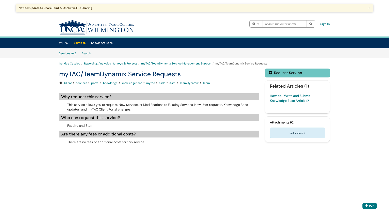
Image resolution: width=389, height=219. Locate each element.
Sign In (325, 24)
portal (95, 83)
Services (79, 43)
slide (162, 83)
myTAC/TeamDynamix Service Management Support (176, 63)
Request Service (287, 72)
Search (88, 53)
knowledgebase (132, 83)
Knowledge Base (102, 43)
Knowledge (110, 83)
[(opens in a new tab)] (96, 27)
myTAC (63, 43)
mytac (150, 83)
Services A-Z (67, 53)
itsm (172, 83)
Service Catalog (69, 63)
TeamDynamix (189, 83)
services (81, 83)
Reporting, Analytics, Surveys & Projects (110, 63)
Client (68, 83)
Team (206, 83)
